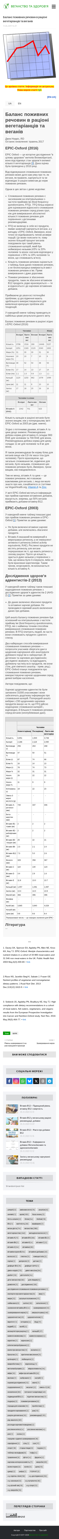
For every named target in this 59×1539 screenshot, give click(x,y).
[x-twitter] (36, 1081)
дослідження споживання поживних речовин (28, 1289)
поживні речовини (30, 1401)
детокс (37, 1261)
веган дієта (14, 1228)
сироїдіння (14, 1443)
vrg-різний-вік (15, 1485)
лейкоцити (27, 1359)
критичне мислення (31, 1354)
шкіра (22, 1471)
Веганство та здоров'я (29, 6)
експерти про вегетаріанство (21, 1294)
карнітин (12, 1340)
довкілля (13, 1284)
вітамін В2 (43, 1238)
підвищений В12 (15, 1396)
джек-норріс (15, 1270)
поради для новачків (18, 1406)
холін (27, 1467)
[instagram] (16, 1081)
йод (37, 1322)
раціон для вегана (17, 1415)
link (28, 962)
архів (15, 1033)
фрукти (39, 1457)
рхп (10, 1434)
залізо (27, 1303)
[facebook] (9, 1081)
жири (11, 1298)
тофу (33, 1453)
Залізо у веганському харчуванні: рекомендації (35, 1158)
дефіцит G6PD (32, 1266)
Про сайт (43, 1530)
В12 (10, 1224)
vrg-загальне (14, 1481)
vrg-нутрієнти (32, 1481)
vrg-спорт (31, 1485)
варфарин (37, 1224)
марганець (31, 1364)
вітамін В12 (28, 1238)
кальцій (37, 1331)
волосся (12, 1256)
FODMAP (34, 1471)
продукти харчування (18, 1411)
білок (29, 1219)
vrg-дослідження (38, 1476)
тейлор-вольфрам (17, 1453)
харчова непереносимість (20, 1462)
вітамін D (13, 1247)
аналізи (43, 1210)
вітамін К (27, 1242)
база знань (38, 1214)
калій (23, 1326)
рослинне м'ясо (16, 1429)
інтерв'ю (26, 1322)
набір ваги (25, 1378)
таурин (41, 1448)
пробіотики (38, 1406)
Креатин (13, 1354)
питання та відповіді (35, 1392)
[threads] (43, 1081)
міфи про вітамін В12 (29, 1373)
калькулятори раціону (18, 1331)
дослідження (29, 1284)
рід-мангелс (14, 1420)
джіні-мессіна (33, 1270)
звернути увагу (40, 1312)
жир (41, 1294)
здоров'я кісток (16, 1317)
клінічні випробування (18, 1345)
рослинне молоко (36, 1429)
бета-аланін (14, 1219)
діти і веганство (16, 1280)
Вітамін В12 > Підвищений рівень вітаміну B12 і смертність (35, 1107)
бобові (41, 1219)
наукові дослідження (18, 1382)
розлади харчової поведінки (21, 1425)
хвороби (41, 1462)
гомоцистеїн (39, 1256)
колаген (35, 1350)
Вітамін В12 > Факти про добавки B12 (35, 1131)
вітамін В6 (13, 1242)
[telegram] (50, 1081)
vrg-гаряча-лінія (16, 1476)
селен (21, 1434)
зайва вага (13, 1303)
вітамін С (41, 1242)
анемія (12, 1214)
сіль (26, 1443)
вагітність (22, 1224)
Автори (17, 1530)
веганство (31, 1228)
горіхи (11, 1261)
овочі (35, 1382)
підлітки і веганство (36, 1396)
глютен (25, 1256)
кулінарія (13, 1359)
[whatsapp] (23, 1081)
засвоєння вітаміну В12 (19, 1308)
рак (35, 1411)
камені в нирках (37, 1336)
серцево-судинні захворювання (23, 1439)
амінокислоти (27, 1210)
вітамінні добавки (38, 1252)
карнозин (26, 1340)
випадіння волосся (38, 1233)
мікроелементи (36, 1368)
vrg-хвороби (14, 1490)
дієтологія (26, 1275)
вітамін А (13, 1238)
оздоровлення (15, 1387)
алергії (12, 1210)
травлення (14, 1457)
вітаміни (28, 1247)
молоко (12, 1378)
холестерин (14, 1467)
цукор (11, 1471)
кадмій (12, 1326)
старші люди (26, 1448)
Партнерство (30, 1530)
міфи (11, 1373)
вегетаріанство (16, 1233)
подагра (12, 1401)
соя (36, 1443)
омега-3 (44, 1387)
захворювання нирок (18, 1312)
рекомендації (37, 1415)
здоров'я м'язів (35, 1317)
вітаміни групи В (16, 1252)
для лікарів (34, 1280)
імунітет (12, 1322)
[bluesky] (29, 1081)
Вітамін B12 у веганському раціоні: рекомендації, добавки (35, 1119)
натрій (39, 1378)
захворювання (41, 1308)
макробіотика (14, 1364)
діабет (12, 1275)
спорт (12, 1448)
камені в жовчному (17, 1336)
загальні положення (29, 1298)
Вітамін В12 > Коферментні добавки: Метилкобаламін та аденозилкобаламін (33, 1145)
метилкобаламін (16, 1368)
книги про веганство (17, 1350)
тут (39, 90)
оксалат (31, 1387)
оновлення (14, 1392)
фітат (27, 1457)
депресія (24, 1261)
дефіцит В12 (14, 1266)
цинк (39, 1467)
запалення (42, 1303)
